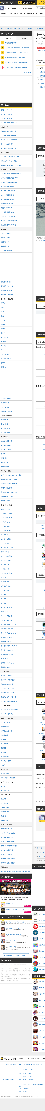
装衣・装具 (4, 424)
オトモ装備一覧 (6, 428)
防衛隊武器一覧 (6, 282)
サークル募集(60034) (7, 199)
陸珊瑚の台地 (5, 812)
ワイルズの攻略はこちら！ (9, 123)
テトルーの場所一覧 (7, 850)
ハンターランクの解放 (8, 833)
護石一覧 (3, 458)
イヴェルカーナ (6, 522)
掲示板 (24, 38)
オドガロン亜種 (6, 530)
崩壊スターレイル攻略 (25, 1074)
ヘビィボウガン (6, 358)
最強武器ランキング (7, 286)
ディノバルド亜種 (6, 556)
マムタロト (4, 599)
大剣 (2, 307)
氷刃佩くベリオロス (7, 654)
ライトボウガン (6, 354)
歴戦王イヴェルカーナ (8, 663)
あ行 (42, 525)
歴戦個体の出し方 (6, 501)
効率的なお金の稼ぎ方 (8, 863)
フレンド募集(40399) (7, 195)
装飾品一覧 (4, 462)
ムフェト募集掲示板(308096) (10, 178)
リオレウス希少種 (6, 620)
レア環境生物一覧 (6, 731)
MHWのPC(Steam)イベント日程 (11, 165)
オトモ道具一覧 (6, 432)
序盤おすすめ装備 (6, 411)
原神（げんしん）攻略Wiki (26, 1080)
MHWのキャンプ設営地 (8, 778)
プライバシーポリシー (33, 1059)
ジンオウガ (4, 535)
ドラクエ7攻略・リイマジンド (27, 1069)
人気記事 (8, 38)
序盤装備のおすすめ (11, 43)
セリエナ (3, 786)
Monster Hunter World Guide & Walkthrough (15, 871)
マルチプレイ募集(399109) (9, 182)
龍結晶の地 (4, 820)
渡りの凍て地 (5, 790)
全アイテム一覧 (6, 722)
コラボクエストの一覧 (8, 693)
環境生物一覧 (5, 727)
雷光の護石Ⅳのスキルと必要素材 (15, 57)
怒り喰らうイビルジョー (8, 624)
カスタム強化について (8, 837)
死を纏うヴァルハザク (8, 650)
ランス (3, 333)
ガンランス (4, 337)
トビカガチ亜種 (6, 560)
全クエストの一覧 (6, 675)
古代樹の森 (4, 803)
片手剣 (3, 303)
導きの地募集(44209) (7, 186)
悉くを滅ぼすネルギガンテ (9, 646)
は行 (42, 529)
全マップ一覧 (5, 773)
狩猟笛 (3, 324)
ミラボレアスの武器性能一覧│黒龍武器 (17, 48)
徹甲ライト (4, 363)
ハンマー (3, 320)
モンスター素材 (6, 761)
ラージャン (4, 612)
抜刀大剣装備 (5, 403)
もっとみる (27, 72)
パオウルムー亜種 (6, 573)
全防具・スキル (6, 238)
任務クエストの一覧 (7, 684)
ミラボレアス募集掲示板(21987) (11, 174)
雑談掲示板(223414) (7, 203)
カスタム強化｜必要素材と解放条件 (16, 67)
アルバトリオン (6, 509)
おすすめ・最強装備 (7, 295)
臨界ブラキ (4, 659)
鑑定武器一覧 (5, 242)
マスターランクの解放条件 (9, 140)
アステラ (3, 799)
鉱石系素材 (4, 744)
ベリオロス (4, 594)
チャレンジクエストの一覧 (9, 701)
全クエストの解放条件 (8, 680)
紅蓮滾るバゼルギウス (8, 637)
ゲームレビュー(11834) (8, 216)
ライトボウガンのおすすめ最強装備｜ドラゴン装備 (18, 62)
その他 (3, 765)
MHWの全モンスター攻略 (9, 479)
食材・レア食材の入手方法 (9, 846)
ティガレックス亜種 (7, 547)
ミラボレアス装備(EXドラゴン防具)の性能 (18, 53)
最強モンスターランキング (9, 492)
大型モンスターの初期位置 (9, 484)
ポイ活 (14, 2)
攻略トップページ (6, 110)
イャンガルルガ (6, 526)
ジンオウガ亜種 (6, 539)
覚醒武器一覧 (5, 246)
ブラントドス (5, 590)
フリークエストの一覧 (8, 688)
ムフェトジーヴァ (6, 607)
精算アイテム (5, 756)
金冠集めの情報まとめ (8, 859)
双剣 (2, 316)
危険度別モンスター (7, 496)
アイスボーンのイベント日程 (10, 157)
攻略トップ (4, 13)
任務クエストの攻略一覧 (8, 131)
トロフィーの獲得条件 (8, 841)
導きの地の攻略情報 (7, 144)
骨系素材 (3, 752)
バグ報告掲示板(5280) (7, 212)
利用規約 (21, 1059)
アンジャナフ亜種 (6, 518)
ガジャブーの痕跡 (6, 854)
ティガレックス (6, 543)
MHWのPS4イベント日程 (9, 161)
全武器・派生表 (6, 233)
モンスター (39, 13)
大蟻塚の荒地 (5, 807)
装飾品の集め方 (6, 467)
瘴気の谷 (3, 816)
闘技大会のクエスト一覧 (8, 697)
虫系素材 (3, 739)
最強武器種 (30, 13)
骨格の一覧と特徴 (6, 488)
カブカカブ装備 (6, 398)
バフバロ (3, 577)
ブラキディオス (6, 586)
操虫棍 (3, 329)
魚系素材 (3, 748)
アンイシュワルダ (6, 513)
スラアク (3, 346)
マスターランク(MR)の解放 (9, 710)
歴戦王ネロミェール (7, 667)
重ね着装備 (4, 420)
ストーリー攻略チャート (8, 135)
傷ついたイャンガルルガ (8, 633)
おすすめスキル (6, 445)
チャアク (3, 341)
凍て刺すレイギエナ (7, 629)
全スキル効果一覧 (6, 441)
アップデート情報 (6, 114)
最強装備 (22, 13)
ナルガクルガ (5, 565)
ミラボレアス (5, 603)
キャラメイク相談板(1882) (9, 221)
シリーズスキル (6, 449)
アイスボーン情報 (6, 118)
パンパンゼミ (5, 407)
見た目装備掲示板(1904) (8, 225)
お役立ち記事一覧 (6, 829)
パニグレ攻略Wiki (24, 1089)
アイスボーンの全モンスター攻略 (11, 475)
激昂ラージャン (6, 641)
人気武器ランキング (7, 290)
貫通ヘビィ (4, 367)
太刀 (2, 312)
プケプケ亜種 (5, 582)
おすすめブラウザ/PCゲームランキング (17, 955)
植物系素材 (4, 735)
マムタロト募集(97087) (8, 191)
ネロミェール (5, 569)
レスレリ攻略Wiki (24, 1091)
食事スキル (4, 454)
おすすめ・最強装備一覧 (8, 148)
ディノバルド (5, 552)
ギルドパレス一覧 (6, 250)
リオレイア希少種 (6, 616)
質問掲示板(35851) (6, 208)
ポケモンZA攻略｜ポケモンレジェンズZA (30, 1065)
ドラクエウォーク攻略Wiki (26, 1076)
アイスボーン (14, 13)
